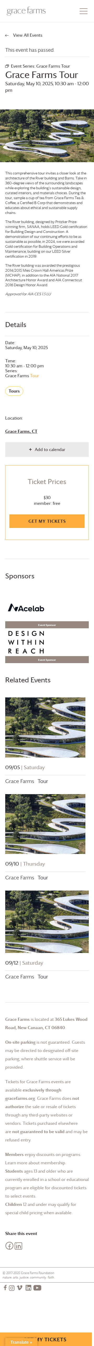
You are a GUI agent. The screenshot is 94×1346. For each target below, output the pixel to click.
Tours (14, 391)
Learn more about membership (35, 1163)
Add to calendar (50, 449)
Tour (22, 375)
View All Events (27, 35)
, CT (21, 431)
